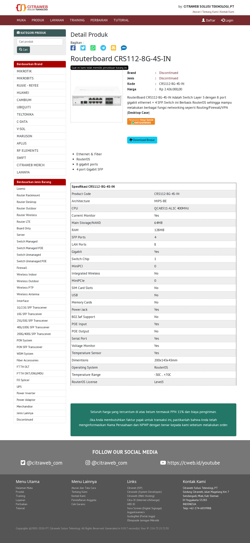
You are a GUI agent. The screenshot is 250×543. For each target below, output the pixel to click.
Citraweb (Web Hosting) (140, 496)
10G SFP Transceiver (29, 314)
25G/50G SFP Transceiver (32, 320)
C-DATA (22, 121)
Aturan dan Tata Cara (83, 488)
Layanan (20, 500)
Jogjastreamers (136, 512)
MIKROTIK (24, 71)
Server (21, 235)
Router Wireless (27, 215)
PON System (24, 340)
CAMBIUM (24, 100)
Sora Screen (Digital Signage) (144, 508)
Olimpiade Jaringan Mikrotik (143, 520)
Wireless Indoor (27, 274)
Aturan (196, 11)
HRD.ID (131, 504)
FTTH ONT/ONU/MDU (30, 373)
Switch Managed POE (30, 248)
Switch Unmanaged (29, 255)
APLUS (22, 143)
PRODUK (38, 20)
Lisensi (21, 188)
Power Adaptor (26, 400)
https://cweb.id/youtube (193, 462)
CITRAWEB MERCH (31, 165)
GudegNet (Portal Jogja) (141, 516)
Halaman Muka (24, 488)
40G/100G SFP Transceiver (33, 327)
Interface (23, 301)
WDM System (25, 353)
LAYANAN (57, 20)
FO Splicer (23, 380)
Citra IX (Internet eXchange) (143, 500)
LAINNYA (23, 172)
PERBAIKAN (99, 20)
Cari (25, 49)
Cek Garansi (78, 504)
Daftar (210, 20)
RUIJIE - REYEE (28, 85)
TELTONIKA (25, 114)
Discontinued (25, 419)
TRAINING (77, 20)
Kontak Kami (227, 11)
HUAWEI (23, 92)
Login (228, 20)
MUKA (21, 20)
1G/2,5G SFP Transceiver (32, 307)
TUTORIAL (121, 20)
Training (20, 496)
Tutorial (20, 508)
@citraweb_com (43, 462)
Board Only (24, 228)
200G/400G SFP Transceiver (34, 334)
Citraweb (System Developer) (144, 492)
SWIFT (21, 157)
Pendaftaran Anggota (83, 500)
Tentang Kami (210, 11)
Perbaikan (21, 504)
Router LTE (23, 221)
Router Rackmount (28, 195)
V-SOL (21, 129)
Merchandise (25, 406)
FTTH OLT (23, 367)
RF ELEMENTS (27, 150)
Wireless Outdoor (28, 281)
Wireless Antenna (28, 294)
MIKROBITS (25, 78)
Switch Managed (27, 241)
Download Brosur (143, 140)
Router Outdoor (26, 208)
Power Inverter (26, 393)
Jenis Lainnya (25, 413)
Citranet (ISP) (134, 488)
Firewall (22, 268)
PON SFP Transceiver (29, 347)
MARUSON (24, 136)
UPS (19, 387)
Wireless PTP (25, 287)
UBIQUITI (24, 107)
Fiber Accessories (27, 360)
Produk (20, 492)
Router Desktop (26, 202)
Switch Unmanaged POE (32, 261)
